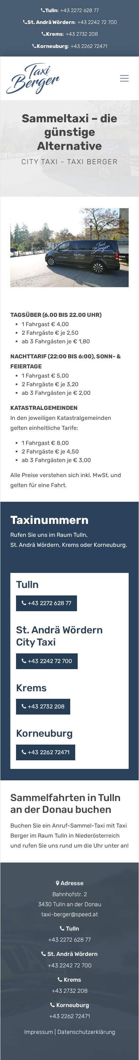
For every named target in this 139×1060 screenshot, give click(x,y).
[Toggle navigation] (124, 78)
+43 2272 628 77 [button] (48, 603)
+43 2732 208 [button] (45, 706)
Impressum (38, 1032)
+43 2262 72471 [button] (48, 752)
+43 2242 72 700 (97, 22)
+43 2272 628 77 (79, 11)
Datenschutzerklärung (86, 1032)
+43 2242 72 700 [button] (49, 661)
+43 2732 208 (82, 34)
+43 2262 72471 (89, 46)
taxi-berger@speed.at (69, 914)
